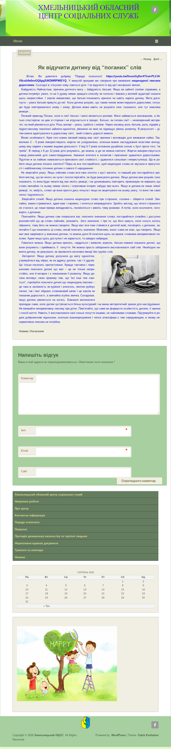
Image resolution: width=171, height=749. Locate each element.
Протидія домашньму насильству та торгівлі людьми (51, 536)
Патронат (21, 529)
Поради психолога (27, 522)
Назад (145, 59)
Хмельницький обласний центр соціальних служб (48, 494)
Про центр (22, 508)
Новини (23, 331)
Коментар (27, 378)
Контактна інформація (30, 515)
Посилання (37, 331)
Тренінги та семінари (29, 550)
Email (24, 450)
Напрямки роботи (27, 501)
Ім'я (23, 430)
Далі (157, 59)
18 (46, 593)
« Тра (46, 606)
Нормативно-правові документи (36, 543)
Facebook (154, 9)
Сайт (24, 471)
